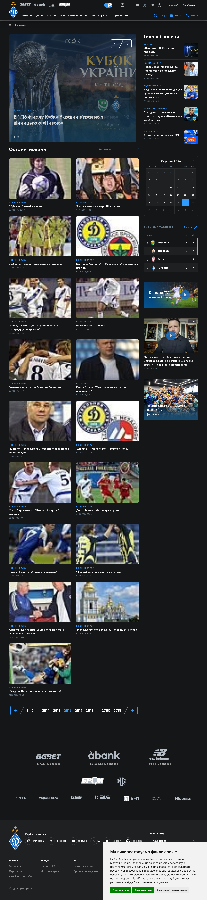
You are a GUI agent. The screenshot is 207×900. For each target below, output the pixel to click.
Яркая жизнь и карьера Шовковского (99, 206)
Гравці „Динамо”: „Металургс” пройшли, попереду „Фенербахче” (34, 327)
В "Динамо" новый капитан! (26, 206)
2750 (106, 710)
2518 (89, 710)
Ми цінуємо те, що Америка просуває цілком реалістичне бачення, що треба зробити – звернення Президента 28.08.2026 (169, 360)
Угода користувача (21, 888)
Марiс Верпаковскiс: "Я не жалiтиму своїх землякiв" (34, 512)
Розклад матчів (83, 866)
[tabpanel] (72, 88)
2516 (68, 710)
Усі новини (15, 866)
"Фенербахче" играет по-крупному (98, 571)
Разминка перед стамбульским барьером (35, 387)
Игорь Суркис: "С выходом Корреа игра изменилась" (101, 389)
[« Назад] (17, 710)
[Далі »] (130, 710)
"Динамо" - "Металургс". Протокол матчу (102, 448)
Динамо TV (48, 866)
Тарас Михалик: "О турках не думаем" (33, 571)
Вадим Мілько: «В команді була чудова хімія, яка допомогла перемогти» (163, 93)
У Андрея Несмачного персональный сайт (36, 691)
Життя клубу (152, 131)
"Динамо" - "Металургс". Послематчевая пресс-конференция (39, 450)
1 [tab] (14, 137)
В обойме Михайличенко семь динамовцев (35, 263)
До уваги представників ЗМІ (161, 135)
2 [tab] (18, 137)
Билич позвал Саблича (90, 325)
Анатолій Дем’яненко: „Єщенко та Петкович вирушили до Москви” (36, 631)
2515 (57, 710)
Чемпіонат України (155, 108)
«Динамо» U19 (25, 110)
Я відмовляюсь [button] (143, 890)
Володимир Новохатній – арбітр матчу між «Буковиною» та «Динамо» (163, 116)
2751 (117, 710)
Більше (188, 227)
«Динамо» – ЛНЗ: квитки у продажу (160, 49)
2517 (78, 710)
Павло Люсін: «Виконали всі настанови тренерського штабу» (161, 70)
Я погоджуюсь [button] (121, 890)
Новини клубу (17, 202)
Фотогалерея (50, 871)
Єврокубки (15, 871)
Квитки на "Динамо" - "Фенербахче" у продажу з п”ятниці (107, 265)
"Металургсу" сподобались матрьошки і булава (106, 629)
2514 (46, 710)
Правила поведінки (86, 871)
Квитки (148, 44)
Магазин (90, 15)
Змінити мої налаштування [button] (172, 890)
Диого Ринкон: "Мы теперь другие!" (98, 510)
